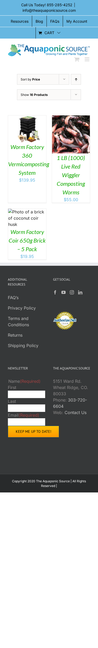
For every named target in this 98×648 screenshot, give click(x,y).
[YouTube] (63, 292)
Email (23, 415)
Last (12, 401)
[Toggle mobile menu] (87, 59)
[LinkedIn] (80, 292)
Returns (15, 335)
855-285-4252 (59, 5)
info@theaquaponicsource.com (49, 10)
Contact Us (76, 412)
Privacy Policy (22, 308)
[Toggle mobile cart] (76, 59)
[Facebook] (55, 292)
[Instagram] (72, 292)
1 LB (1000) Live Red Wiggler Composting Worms (71, 175)
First (12, 387)
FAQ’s (13, 297)
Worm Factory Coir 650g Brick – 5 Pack (27, 240)
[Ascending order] (76, 79)
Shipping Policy (23, 345)
